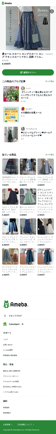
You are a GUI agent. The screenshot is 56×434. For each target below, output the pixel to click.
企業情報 (6, 424)
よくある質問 (8, 350)
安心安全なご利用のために (12, 387)
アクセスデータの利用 (11, 381)
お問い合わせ (8, 345)
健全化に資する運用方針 (11, 371)
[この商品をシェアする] (52, 11)
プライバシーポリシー (11, 376)
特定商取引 (7, 413)
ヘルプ (5, 339)
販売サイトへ (30, 72)
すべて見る (49, 81)
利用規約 (6, 407)
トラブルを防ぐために (11, 392)
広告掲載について (24, 424)
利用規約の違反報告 (10, 355)
